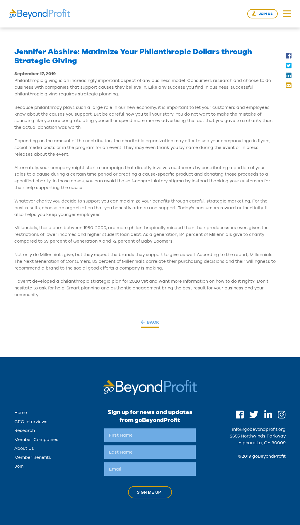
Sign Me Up (149, 492)
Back (153, 322)
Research (24, 430)
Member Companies (36, 439)
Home (20, 412)
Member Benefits (32, 457)
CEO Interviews (30, 421)
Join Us (266, 14)
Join (18, 466)
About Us (24, 448)
